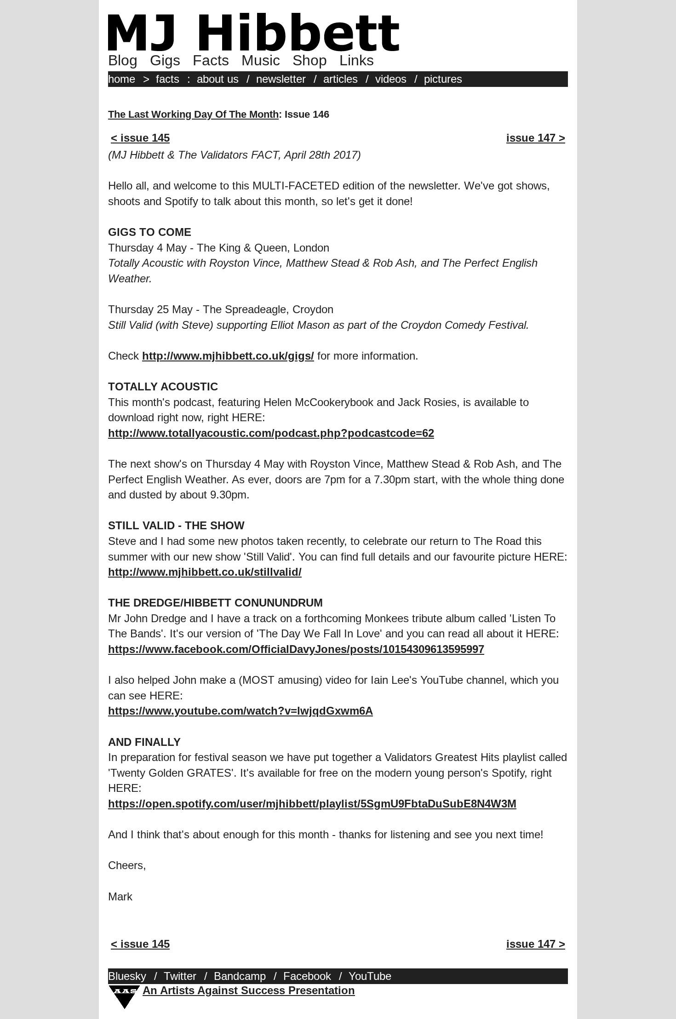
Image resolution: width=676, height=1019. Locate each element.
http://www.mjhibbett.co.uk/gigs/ (228, 355)
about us (218, 79)
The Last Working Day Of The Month (193, 114)
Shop (309, 60)
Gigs (165, 60)
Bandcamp (240, 976)
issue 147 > (535, 138)
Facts (211, 60)
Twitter (180, 976)
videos (391, 79)
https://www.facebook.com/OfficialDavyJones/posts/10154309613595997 (296, 649)
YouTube (370, 976)
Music (260, 60)
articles (340, 79)
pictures (443, 79)
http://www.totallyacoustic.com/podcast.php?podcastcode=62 (271, 433)
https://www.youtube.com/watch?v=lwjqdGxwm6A (240, 710)
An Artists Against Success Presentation (249, 990)
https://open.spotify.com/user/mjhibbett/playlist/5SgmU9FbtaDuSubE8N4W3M (312, 803)
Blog (122, 60)
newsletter (281, 79)
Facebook (307, 976)
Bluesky (127, 976)
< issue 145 (140, 138)
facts (167, 79)
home (121, 79)
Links (356, 60)
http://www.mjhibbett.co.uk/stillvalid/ (205, 572)
